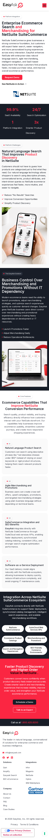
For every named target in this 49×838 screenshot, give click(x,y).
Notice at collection (12, 835)
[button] (44, 5)
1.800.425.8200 (29, 722)
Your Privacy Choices (20, 830)
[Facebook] (4, 757)
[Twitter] (8, 757)
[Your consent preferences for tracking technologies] (44, 833)
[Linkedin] (12, 757)
